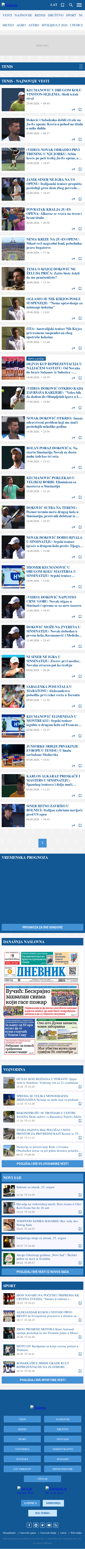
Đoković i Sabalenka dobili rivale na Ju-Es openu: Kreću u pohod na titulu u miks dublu (42, 129)
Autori (63, 1532)
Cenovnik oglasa (28, 1532)
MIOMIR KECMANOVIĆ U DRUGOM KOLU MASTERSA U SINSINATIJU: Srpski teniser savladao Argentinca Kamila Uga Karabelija (42, 577)
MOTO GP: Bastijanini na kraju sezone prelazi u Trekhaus (42, 1349)
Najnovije (23, 15)
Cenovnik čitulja (48, 1532)
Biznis (40, 15)
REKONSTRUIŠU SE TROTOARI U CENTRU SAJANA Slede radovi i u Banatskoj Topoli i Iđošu (42, 1116)
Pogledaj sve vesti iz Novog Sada (43, 1272)
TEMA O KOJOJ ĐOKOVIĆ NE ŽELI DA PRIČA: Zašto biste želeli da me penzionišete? (42, 278)
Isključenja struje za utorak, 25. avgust (42, 1241)
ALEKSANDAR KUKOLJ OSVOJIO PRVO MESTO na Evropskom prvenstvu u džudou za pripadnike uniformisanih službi (42, 1316)
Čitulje (42, 1478)
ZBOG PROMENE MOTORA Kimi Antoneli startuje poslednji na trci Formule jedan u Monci (42, 1332)
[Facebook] (29, 1525)
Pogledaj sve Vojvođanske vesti (42, 1163)
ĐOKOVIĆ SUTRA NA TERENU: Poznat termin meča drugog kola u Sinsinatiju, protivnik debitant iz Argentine (42, 517)
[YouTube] (49, 1525)
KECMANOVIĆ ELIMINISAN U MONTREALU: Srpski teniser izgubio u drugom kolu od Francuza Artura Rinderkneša (42, 726)
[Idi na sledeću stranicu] (42, 843)
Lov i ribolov (22, 1468)
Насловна (42, 1513)
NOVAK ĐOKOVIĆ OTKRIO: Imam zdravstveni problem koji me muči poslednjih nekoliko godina (42, 427)
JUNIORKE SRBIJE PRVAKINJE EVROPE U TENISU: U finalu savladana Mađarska (42, 756)
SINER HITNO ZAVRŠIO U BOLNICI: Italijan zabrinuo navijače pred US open (42, 815)
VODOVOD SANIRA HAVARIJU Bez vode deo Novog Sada (42, 1224)
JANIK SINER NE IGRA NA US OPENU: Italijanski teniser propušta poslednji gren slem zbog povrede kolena (42, 189)
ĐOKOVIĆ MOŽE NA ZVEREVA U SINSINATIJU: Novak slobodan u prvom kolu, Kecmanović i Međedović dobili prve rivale (42, 636)
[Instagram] (35, 1525)
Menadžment (9, 1532)
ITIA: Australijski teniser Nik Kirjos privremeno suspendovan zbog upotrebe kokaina (42, 338)
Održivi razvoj (63, 1449)
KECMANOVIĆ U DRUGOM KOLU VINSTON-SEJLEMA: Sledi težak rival (42, 99)
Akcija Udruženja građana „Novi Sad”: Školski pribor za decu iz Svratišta (42, 1258)
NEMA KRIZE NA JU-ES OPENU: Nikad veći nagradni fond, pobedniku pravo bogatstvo (42, 249)
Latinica (30, 1503)
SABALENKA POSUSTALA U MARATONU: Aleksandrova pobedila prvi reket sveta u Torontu (42, 696)
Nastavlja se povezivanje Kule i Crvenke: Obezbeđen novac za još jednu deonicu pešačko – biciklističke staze (42, 1150)
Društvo (56, 15)
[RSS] (55, 1525)
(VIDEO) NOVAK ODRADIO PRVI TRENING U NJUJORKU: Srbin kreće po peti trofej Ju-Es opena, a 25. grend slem (42, 159)
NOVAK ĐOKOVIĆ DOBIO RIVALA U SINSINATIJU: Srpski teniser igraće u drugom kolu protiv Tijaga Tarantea (42, 547)
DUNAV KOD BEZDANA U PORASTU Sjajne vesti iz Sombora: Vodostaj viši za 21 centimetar (42, 1082)
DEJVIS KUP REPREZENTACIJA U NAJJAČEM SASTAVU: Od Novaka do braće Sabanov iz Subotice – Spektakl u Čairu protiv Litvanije (42, 368)
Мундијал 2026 (54, 25)
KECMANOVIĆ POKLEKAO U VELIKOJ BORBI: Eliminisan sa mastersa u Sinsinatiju (42, 487)
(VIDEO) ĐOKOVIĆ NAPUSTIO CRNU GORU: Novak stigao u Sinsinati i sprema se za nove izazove (42, 606)
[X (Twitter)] (42, 1525)
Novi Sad (63, 1439)
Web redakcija (77, 1532)
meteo (8, 25)
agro (21, 25)
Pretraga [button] (71, 5)
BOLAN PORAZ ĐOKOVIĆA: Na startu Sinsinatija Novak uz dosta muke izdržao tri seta (42, 457)
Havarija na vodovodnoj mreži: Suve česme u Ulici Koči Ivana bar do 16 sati (42, 1207)
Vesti (7, 15)
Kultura (22, 1459)
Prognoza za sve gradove (42, 927)
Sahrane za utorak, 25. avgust (42, 1190)
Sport (71, 15)
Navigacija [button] (79, 5)
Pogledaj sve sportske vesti (42, 1380)
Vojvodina (22, 1449)
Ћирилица (53, 1503)
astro (33, 25)
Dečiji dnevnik (63, 1468)
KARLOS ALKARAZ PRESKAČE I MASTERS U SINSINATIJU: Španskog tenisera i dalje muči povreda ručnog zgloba (42, 785)
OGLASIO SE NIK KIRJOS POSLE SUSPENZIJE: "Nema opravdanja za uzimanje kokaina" (42, 308)
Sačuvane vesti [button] (63, 5)
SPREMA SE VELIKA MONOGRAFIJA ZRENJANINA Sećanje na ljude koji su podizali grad (42, 1099)
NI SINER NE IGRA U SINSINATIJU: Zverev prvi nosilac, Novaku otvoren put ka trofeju (42, 666)
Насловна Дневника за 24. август (42, 1003)
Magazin (63, 1459)
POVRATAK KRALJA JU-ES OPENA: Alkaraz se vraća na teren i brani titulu (42, 219)
